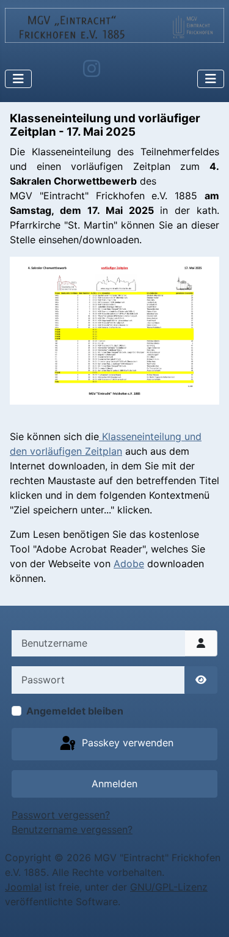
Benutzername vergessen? (72, 829)
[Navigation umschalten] (18, 79)
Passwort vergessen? (61, 815)
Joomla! (23, 887)
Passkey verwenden (126, 743)
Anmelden (114, 783)
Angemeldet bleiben (74, 711)
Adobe (129, 563)
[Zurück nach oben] (207, 914)
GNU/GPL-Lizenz (169, 887)
